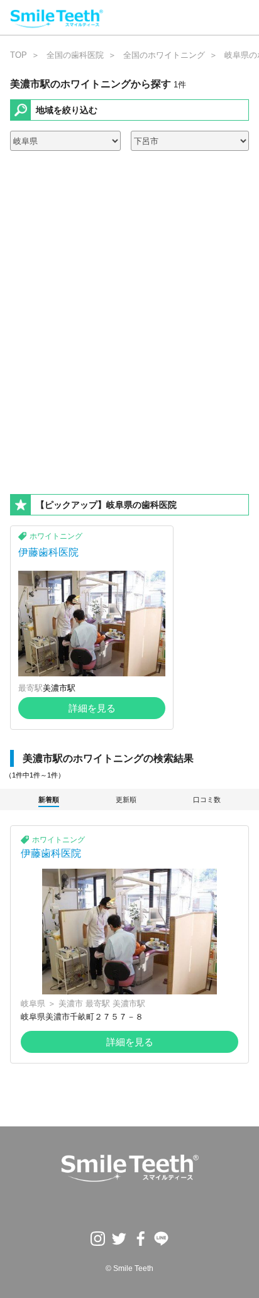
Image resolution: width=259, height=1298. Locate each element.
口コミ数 (207, 799)
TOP (18, 55)
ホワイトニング (56, 536)
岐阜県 (33, 1003)
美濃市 (70, 1003)
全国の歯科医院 (75, 55)
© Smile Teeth (129, 1268)
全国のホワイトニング (164, 55)
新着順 (48, 799)
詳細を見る (92, 708)
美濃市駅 (59, 688)
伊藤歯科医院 (48, 552)
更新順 (126, 799)
